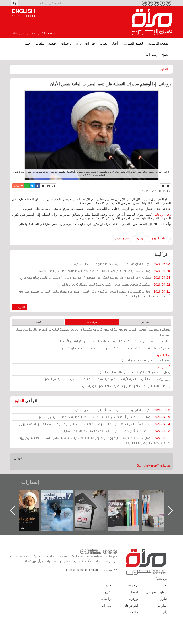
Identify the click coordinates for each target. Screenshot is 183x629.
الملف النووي (159, 238)
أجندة (27, 43)
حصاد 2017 (94, 495)
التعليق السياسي (133, 43)
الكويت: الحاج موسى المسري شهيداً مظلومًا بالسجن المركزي (122, 263)
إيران (140, 238)
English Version (23, 13)
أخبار (115, 43)
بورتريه (133, 599)
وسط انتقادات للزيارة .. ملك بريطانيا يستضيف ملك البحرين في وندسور (126, 385)
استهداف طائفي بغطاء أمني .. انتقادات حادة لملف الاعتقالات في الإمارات (116, 284)
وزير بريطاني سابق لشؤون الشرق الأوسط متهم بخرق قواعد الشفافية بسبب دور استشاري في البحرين (106, 378)
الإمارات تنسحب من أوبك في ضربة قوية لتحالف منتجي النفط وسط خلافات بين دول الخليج (104, 270)
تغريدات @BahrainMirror (154, 465)
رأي (78, 43)
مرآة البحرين (152, 22)
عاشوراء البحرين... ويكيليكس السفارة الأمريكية (61, 500)
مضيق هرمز (122, 238)
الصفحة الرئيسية (159, 43)
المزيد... (20, 307)
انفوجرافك (131, 605)
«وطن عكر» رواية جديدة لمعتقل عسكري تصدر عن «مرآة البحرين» (128, 503)
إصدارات (151, 54)
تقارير (103, 43)
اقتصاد (52, 43)
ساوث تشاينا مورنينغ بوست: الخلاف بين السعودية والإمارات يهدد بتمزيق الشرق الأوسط (115, 341)
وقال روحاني (162, 214)
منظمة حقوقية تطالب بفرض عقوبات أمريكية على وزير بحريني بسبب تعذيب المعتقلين (116, 348)
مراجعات (106, 599)
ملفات (40, 43)
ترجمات (66, 43)
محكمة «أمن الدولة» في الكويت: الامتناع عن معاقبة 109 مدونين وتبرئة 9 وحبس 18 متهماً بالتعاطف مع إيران (93, 277)
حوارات (90, 43)
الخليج (166, 54)
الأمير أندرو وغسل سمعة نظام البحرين (145, 357)
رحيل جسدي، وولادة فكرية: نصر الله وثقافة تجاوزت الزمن (135, 369)
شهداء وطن (28, 495)
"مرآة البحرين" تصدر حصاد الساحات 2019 (162, 500)
